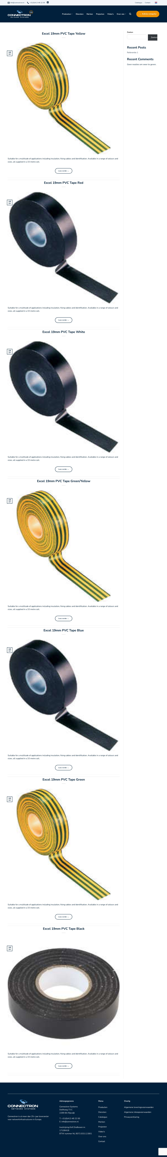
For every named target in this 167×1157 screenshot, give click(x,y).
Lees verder (63, 171)
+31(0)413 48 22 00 (70, 1118)
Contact (147, 3)
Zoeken (130, 32)
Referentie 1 (132, 52)
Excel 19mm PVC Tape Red (63, 183)
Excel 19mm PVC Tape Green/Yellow (63, 481)
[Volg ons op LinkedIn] (48, 3)
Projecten (100, 14)
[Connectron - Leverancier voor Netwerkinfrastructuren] (20, 14)
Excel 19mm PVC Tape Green (64, 779)
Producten (66, 14)
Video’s (110, 14)
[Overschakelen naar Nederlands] (156, 3)
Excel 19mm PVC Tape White (63, 332)
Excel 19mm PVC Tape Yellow (63, 33)
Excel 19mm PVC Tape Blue (64, 630)
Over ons (120, 14)
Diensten (79, 14)
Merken (90, 14)
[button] (130, 14)
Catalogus (138, 3)
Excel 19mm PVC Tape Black (63, 929)
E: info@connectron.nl (69, 1121)
